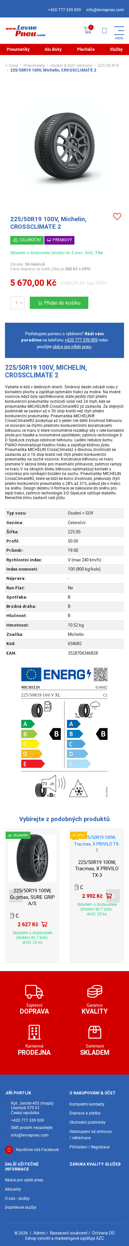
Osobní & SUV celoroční (71, 65)
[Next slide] (113, 896)
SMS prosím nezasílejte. (32, 1127)
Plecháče (86, 49)
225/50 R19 (108, 65)
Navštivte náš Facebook (37, 1149)
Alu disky (53, 49)
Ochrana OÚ (103, 1233)
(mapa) (47, 1103)
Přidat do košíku (62, 303)
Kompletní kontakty (87, 1104)
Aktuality (13, 1189)
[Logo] (25, 30)
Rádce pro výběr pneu (24, 1180)
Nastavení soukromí (68, 1233)
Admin (39, 1233)
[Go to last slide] (16, 896)
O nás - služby (17, 1198)
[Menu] (104, 30)
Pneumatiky (18, 49)
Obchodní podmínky (87, 1122)
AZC (100, 1238)
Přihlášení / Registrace (89, 1147)
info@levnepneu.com (105, 10)
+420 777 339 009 (64, 10)
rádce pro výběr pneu (72, 346)
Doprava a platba (85, 1113)
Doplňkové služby (20, 1207)
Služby (116, 49)
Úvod (13, 65)
